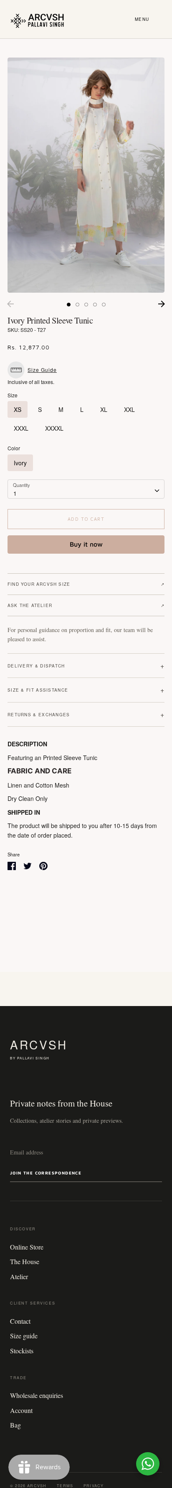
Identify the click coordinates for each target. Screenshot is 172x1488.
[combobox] (86, 489)
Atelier (19, 1276)
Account (21, 1410)
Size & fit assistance (86, 690)
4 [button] (95, 304)
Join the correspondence (45, 1172)
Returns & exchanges (86, 714)
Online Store (26, 1246)
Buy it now (86, 544)
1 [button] (69, 304)
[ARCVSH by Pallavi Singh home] (37, 19)
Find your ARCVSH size (86, 584)
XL (103, 409)
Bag (15, 1424)
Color (14, 448)
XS (17, 409)
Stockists (21, 1350)
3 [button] (86, 304)
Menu (142, 19)
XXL (129, 409)
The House (24, 1261)
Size (13, 395)
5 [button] (104, 304)
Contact (20, 1321)
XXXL (21, 428)
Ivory (20, 463)
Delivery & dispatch (86, 665)
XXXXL (54, 428)
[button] (34, 370)
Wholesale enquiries (36, 1395)
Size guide (24, 1335)
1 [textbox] (15, 493)
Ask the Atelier (86, 605)
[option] (86, 175)
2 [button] (77, 304)
